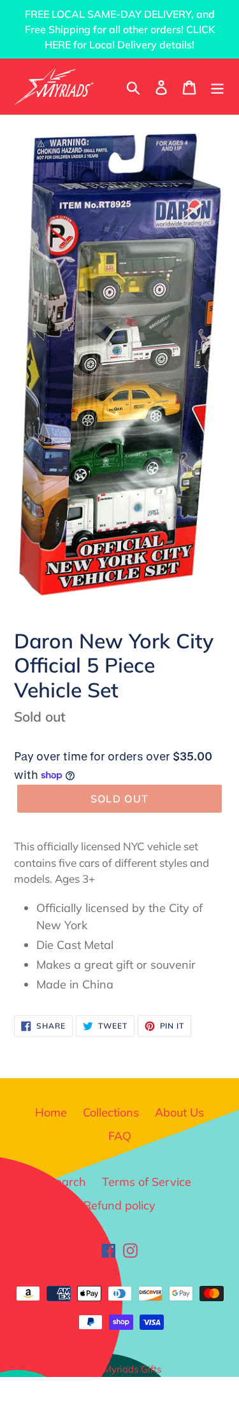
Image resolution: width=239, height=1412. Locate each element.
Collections (111, 1112)
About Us (179, 1112)
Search (67, 1181)
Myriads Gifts (132, 1369)
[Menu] (217, 86)
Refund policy (119, 1205)
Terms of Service (146, 1181)
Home (51, 1112)
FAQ (119, 1136)
